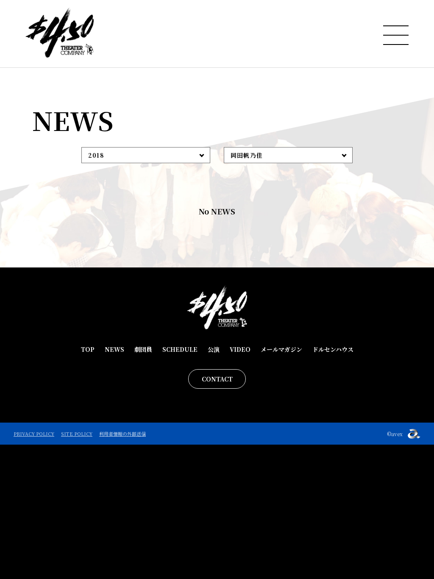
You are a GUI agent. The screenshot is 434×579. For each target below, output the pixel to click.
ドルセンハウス (332, 349)
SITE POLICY (76, 433)
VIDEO (240, 349)
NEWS (114, 349)
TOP (88, 349)
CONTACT (217, 379)
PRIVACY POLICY (34, 433)
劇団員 (143, 349)
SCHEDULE (180, 349)
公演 (214, 349)
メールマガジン (281, 349)
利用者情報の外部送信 (122, 433)
